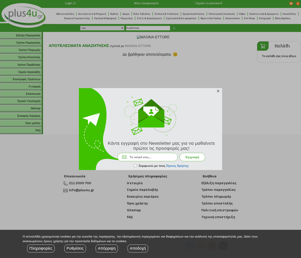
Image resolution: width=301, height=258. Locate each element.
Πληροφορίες (40, 248)
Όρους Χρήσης (177, 165)
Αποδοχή (138, 248)
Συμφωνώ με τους (164, 165)
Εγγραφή (192, 157)
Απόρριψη (107, 248)
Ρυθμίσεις (75, 248)
